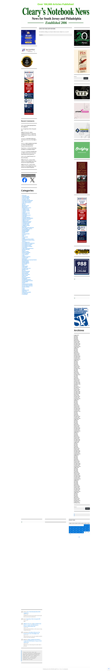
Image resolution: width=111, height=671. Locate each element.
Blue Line (24, 204)
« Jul (79, 536)
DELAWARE (24, 226)
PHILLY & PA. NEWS (26, 274)
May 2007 (76, 495)
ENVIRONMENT (25, 231)
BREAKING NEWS (25, 205)
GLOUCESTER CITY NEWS (27, 244)
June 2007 (76, 494)
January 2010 (76, 462)
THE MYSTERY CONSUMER (27, 284)
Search (75, 76)
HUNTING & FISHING (26, 252)
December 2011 (77, 439)
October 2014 (76, 410)
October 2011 (76, 441)
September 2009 (77, 466)
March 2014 (76, 415)
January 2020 (76, 390)
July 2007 (76, 493)
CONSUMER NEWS (25, 223)
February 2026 (77, 341)
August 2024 (76, 360)
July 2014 (76, 412)
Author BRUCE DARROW (27, 201)
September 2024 (77, 359)
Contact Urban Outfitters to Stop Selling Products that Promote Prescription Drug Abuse (28, 161)
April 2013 (76, 423)
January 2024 (76, 367)
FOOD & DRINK (25, 237)
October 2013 (76, 417)
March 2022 (76, 378)
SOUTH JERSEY (25, 281)
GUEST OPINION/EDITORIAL (28, 248)
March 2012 (76, 436)
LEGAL (23, 255)
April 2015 (76, 403)
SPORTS (23, 282)
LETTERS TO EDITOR (26, 256)
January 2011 (76, 449)
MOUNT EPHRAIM (25, 263)
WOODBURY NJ (25, 293)
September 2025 (77, 346)
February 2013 (77, 425)
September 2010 (77, 453)
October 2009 (76, 465)
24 (70, 532)
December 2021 (77, 382)
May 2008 (76, 483)
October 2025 (76, 345)
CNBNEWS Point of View (26, 221)
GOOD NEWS (24, 247)
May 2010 (76, 458)
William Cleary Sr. (24, 159)
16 (88, 528)
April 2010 (76, 459)
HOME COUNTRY (25, 251)
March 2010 (76, 460)
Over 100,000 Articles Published (55, 4)
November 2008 (77, 476)
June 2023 (76, 369)
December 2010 (77, 450)
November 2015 (77, 396)
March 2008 (76, 485)
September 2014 (77, 411)
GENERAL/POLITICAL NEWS (27, 239)
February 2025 (77, 353)
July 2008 (76, 481)
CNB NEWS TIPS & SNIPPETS (27, 218)
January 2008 (76, 487)
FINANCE (24, 234)
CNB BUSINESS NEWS (26, 215)
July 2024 (76, 361)
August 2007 (76, 492)
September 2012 (77, 431)
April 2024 (76, 364)
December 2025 (77, 343)
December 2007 (77, 488)
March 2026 (76, 340)
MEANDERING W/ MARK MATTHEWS (29, 259)
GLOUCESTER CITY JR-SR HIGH (28, 243)
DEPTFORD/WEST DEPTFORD (28, 227)
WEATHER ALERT (25, 290)
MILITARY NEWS (25, 260)
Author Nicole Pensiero (26, 202)
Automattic (65, 669)
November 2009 (77, 464)
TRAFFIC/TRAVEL (25, 287)
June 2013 (76, 421)
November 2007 (77, 489)
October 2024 (76, 358)
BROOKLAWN (24, 206)
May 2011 (76, 445)
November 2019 (77, 392)
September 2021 (77, 384)
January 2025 (76, 354)
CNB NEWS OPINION (26, 217)
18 (73, 530)
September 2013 (77, 418)
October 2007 (76, 490)
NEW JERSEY (24, 264)
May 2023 (76, 370)
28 (82, 532)
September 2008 (77, 478)
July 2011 (75, 443)
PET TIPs (23, 270)
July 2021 (76, 385)
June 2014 (76, 413)
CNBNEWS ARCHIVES (26, 219)
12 (76, 528)
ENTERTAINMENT (25, 230)
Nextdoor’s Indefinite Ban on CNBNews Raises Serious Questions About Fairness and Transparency (29, 153)
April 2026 (76, 339)
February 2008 (77, 486)
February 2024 (77, 366)
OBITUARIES (24, 267)
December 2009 (77, 463)
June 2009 (76, 469)
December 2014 (77, 408)
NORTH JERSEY (25, 266)
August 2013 (76, 419)
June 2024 (76, 362)
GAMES (23, 238)
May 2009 (76, 470)
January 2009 (76, 474)
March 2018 (76, 394)
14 (82, 528)
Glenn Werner (23, 148)
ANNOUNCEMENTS (26, 197)
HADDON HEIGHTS (26, 249)
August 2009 (76, 467)
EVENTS (23, 232)
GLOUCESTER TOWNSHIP (27, 246)
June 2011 (76, 444)
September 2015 (77, 398)
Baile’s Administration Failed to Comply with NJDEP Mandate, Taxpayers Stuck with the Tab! (29, 145)
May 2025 (76, 350)
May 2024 (76, 363)
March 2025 (76, 352)
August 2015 (76, 399)
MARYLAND (24, 258)
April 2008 (76, 484)
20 (79, 530)
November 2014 (77, 409)
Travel (23, 288)
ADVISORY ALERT (25, 196)
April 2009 (76, 471)
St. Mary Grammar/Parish (27, 283)
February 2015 (77, 406)
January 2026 (76, 342)
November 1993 (77, 502)
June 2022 (76, 375)
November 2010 (77, 451)
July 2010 (76, 456)
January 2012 (76, 438)
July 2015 (75, 400)
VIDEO (23, 289)
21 (82, 530)
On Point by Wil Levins (26, 268)
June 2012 (76, 434)
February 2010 (77, 461)
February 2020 (77, 389)
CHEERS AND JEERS (26, 213)
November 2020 (77, 387)
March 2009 (76, 472)
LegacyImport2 (25, 254)
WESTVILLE (24, 291)
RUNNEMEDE (24, 278)
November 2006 (77, 500)
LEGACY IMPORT (25, 253)
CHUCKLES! (24, 214)
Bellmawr (24, 203)
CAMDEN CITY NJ (25, 208)
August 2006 (76, 501)
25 (73, 532)
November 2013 (77, 416)
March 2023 (76, 372)
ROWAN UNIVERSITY (26, 277)
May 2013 (76, 422)
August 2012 (76, 432)
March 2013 (76, 424)
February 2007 (77, 498)
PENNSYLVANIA (25, 269)
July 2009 (76, 468)
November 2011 (77, 440)
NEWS (23, 265)
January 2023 (76, 373)
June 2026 (76, 337)
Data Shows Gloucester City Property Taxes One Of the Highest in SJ (28, 140)
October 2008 (76, 477)
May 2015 (76, 402)
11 (73, 528)
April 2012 (76, 435)
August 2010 (76, 454)
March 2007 (76, 497)
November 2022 (77, 374)
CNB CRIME (24, 216)
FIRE (23, 235)
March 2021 (76, 386)
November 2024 (77, 357)
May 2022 (76, 376)
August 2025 (76, 347)
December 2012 (77, 427)
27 (79, 532)
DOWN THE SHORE (25, 229)
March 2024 (76, 365)
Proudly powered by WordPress (49, 669)
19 (76, 530)
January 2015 (76, 407)
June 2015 (76, 401)
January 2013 (76, 426)
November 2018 (77, 393)
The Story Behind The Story (27, 285)
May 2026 (76, 338)
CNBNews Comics (25, 220)
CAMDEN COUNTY (25, 209)
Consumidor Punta (25, 224)
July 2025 (76, 348)
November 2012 (77, 428)
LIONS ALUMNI (25, 257)
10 (70, 528)
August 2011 (76, 442)
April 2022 (76, 377)
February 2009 (77, 473)
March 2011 (76, 447)
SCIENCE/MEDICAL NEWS (27, 280)
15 (85, 528)
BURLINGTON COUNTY (26, 207)
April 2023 (76, 371)
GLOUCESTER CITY (26, 242)
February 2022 (77, 379)
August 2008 (76, 479)
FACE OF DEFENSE (25, 233)
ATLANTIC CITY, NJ (26, 199)
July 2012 (76, 433)
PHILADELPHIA (25, 273)
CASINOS (24, 212)
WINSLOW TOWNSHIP (26, 292)
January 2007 (76, 499)
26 (76, 532)
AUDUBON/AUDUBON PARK (27, 200)
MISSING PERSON (25, 262)
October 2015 (76, 397)
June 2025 (76, 349)
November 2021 (77, 383)
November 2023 (77, 368)
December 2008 (77, 475)
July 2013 (76, 420)
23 (88, 530)
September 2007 (77, 491)
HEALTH (23, 250)
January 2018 (76, 395)
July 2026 (76, 336)
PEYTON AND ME (25, 272)
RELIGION (24, 276)
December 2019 (77, 391)
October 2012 (76, 429)
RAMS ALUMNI (25, 275)
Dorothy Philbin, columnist (27, 228)
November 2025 (77, 344)
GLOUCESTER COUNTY (26, 245)
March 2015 (76, 404)
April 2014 (76, 414)
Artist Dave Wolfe (25, 198)
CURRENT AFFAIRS (26, 225)
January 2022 (76, 381)
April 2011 (76, 446)
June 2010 (76, 457)
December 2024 (77, 356)
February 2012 (77, 437)
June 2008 (76, 482)
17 (70, 530)
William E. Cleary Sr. (25, 132)
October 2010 (76, 452)
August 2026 (76, 335)
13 (79, 528)
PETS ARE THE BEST (26, 271)
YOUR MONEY (25, 294)
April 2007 (76, 496)
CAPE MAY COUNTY (26, 210)
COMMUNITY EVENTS (26, 222)
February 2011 (76, 448)
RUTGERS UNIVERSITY (26, 279)
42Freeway (24, 195)
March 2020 (76, 388)
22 (85, 530)
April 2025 (76, 351)
